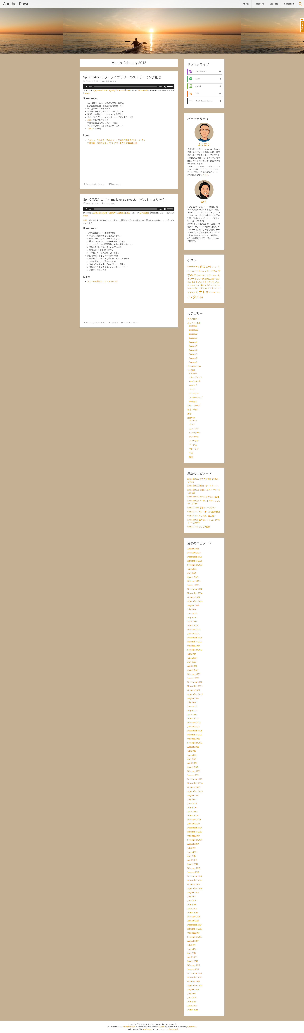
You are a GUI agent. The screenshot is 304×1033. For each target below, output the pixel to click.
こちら (205, 175)
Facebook (259, 3)
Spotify (112, 90)
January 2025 (193, 585)
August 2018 (193, 892)
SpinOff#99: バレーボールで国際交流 (203, 511)
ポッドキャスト (100, 184)
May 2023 (191, 662)
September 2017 (194, 937)
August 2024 (193, 605)
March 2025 (192, 577)
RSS (128, 90)
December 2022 (194, 682)
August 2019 (193, 844)
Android (121, 90)
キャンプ (193, 385)
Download (143, 90)
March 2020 (192, 815)
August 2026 (193, 548)
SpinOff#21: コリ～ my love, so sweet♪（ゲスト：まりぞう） (125, 199)
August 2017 (193, 941)
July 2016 (191, 993)
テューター (194, 393)
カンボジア (194, 428)
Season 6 (193, 350)
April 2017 (192, 957)
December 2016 (194, 973)
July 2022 (191, 702)
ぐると (207, 271)
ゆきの (207, 285)
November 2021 (194, 735)
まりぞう (115, 322)
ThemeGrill (173, 1029)
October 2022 (193, 690)
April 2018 (192, 908)
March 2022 (192, 718)
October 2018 (193, 884)
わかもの (193, 373)
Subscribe (289, 3)
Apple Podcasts (100, 90)
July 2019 (191, 848)
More (87, 93)
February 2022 (194, 722)
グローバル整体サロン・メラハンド (102, 281)
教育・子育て (193, 409)
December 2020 (194, 779)
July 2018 (191, 896)
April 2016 (192, 1005)
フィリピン (194, 440)
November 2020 (195, 783)
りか (193, 288)
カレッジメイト (195, 377)
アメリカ (193, 420)
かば (197, 271)
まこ (193, 282)
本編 (85, 220)
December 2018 (194, 876)
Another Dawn (16, 3)
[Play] (86, 86)
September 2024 (195, 601)
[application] (128, 86)
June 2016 (191, 997)
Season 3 (193, 338)
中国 (191, 453)
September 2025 (195, 565)
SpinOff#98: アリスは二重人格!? (201, 516)
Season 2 (89, 184)
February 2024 (194, 629)
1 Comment (116, 184)
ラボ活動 (191, 370)
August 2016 (193, 989)
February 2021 (193, 771)
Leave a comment (131, 322)
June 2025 (192, 569)
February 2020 (194, 819)
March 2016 (192, 1009)
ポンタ (192, 292)
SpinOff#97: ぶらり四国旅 (198, 526)
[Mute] (165, 86)
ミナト (90, 128)
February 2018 (193, 916)
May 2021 (191, 759)
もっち (192, 285)
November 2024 (194, 593)
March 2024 (192, 625)
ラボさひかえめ (194, 366)
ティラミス (212, 288)
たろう (199, 275)
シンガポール (195, 432)
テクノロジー (193, 319)
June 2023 (191, 658)
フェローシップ (195, 397)
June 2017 (191, 949)
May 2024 (191, 617)
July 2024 (191, 609)
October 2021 (193, 739)
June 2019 (191, 852)
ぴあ (208, 279)
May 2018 (191, 904)
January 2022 (193, 726)
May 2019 (191, 856)
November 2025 (194, 561)
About (246, 3)
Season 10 (193, 330)
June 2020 (192, 803)
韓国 (191, 457)
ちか (208, 275)
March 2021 (192, 767)
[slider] (170, 86)
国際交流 (193, 401)
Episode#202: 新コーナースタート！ (203, 486)
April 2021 (192, 763)
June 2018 (191, 900)
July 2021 (191, 751)
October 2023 (193, 646)
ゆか (202, 285)
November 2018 (194, 880)
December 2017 (194, 925)
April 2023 (192, 666)
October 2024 (193, 597)
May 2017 (191, 953)
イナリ (201, 288)
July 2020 (191, 799)
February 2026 (194, 553)
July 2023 (191, 654)
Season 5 (193, 346)
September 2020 (195, 791)
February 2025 (193, 581)
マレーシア (194, 449)
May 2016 (191, 1001)
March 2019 (192, 864)
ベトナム (193, 445)
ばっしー (198, 279)
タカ (206, 288)
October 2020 (193, 787)
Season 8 (193, 358)
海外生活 (191, 417)
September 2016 (194, 985)
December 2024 (194, 589)
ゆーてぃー (214, 285)
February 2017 (193, 965)
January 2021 (193, 775)
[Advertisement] (129, 164)
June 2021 (191, 755)
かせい (192, 271)
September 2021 (194, 743)
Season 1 (193, 326)
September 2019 (194, 840)
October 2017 (193, 933)
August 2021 (193, 747)
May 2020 (192, 807)
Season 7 (193, 354)
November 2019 (194, 832)
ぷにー (213, 279)
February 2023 (193, 674)
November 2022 (195, 686)
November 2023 (194, 641)
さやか (214, 271)
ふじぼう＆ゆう (110, 81)
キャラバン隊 (195, 381)
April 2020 (192, 811)
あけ (89, 120)
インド (192, 424)
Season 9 (193, 362)
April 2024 (192, 621)
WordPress (146, 1029)
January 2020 (193, 823)
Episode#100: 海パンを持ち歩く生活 (203, 497)
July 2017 (191, 945)
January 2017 (193, 969)
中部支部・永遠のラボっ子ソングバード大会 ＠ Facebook (112, 143)
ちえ (204, 275)
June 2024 (192, 613)
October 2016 (193, 981)
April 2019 (192, 860)
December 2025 (194, 557)
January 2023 (193, 678)
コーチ (192, 389)
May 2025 (191, 573)
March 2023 (192, 670)
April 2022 (192, 714)
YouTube (274, 3)
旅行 (189, 413)
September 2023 (194, 650)
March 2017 (192, 961)
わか (196, 288)
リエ (208, 292)
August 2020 (193, 795)
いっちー (214, 267)
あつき (209, 267)
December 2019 (194, 828)
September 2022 (195, 694)
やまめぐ (196, 285)
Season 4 (193, 342)
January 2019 (193, 872)
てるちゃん (214, 275)
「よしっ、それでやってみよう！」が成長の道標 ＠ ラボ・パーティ (116, 140)
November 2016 (194, 977)
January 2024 (193, 633)
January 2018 (193, 921)
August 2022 (193, 698)
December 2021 (194, 730)
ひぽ (204, 279)
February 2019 (193, 868)
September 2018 (194, 888)
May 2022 (192, 710)
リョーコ (213, 292)
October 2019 (193, 836)
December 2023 (194, 637)
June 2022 (192, 706)
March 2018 (192, 912)
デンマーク (194, 436)
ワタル (194, 297)
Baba (189, 267)
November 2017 (194, 929)
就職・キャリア (194, 405)
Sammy (195, 267)
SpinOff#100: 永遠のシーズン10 (201, 507)
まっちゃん (199, 282)
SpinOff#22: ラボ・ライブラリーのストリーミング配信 (122, 77)
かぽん (202, 271)
